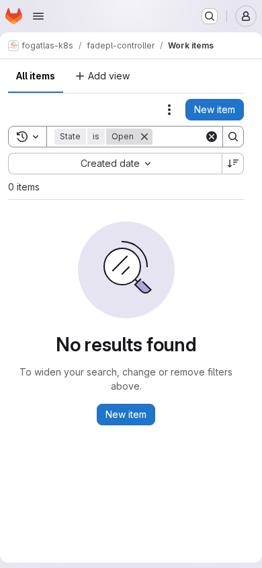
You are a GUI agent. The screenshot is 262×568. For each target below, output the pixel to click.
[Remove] (144, 137)
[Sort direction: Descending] (233, 163)
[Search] (233, 136)
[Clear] (212, 137)
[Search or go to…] (210, 16)
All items (35, 75)
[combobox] (115, 163)
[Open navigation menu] (38, 16)
